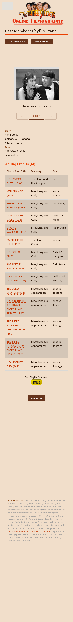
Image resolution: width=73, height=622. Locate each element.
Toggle (8, 7)
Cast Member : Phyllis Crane (31, 30)
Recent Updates (42, 42)
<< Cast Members (16, 42)
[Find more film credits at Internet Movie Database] (36, 384)
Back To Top (36, 398)
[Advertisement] (36, 450)
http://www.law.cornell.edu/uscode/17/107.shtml (29, 531)
